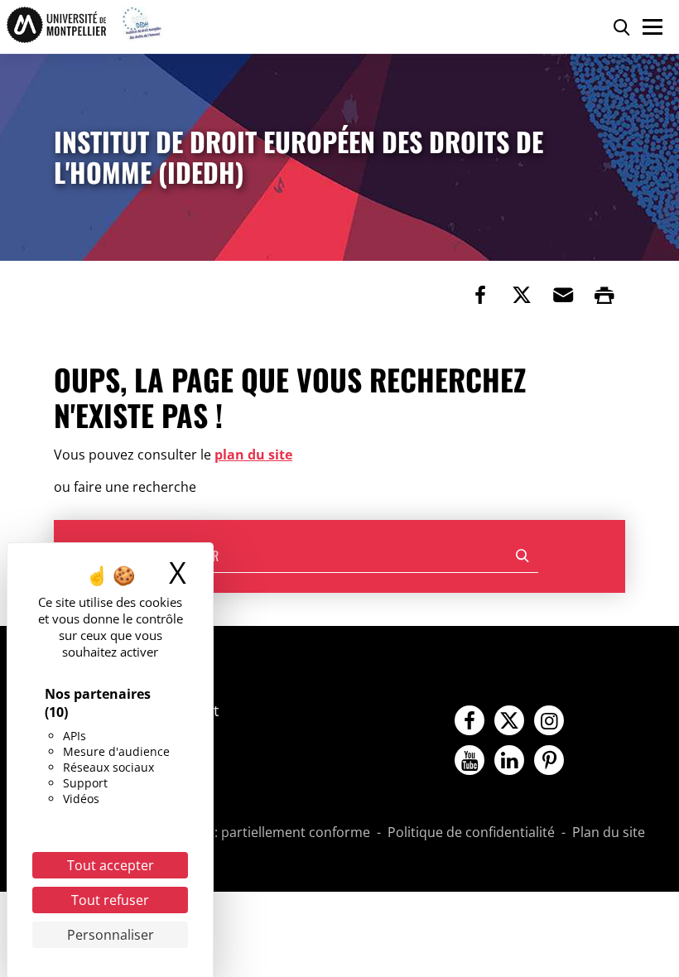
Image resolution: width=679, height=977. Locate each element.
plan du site (253, 454)
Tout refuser (110, 900)
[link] (480, 294)
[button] (563, 294)
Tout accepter (110, 865)
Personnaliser (110, 935)
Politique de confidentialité (471, 833)
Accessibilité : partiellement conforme (252, 833)
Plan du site (608, 833)
